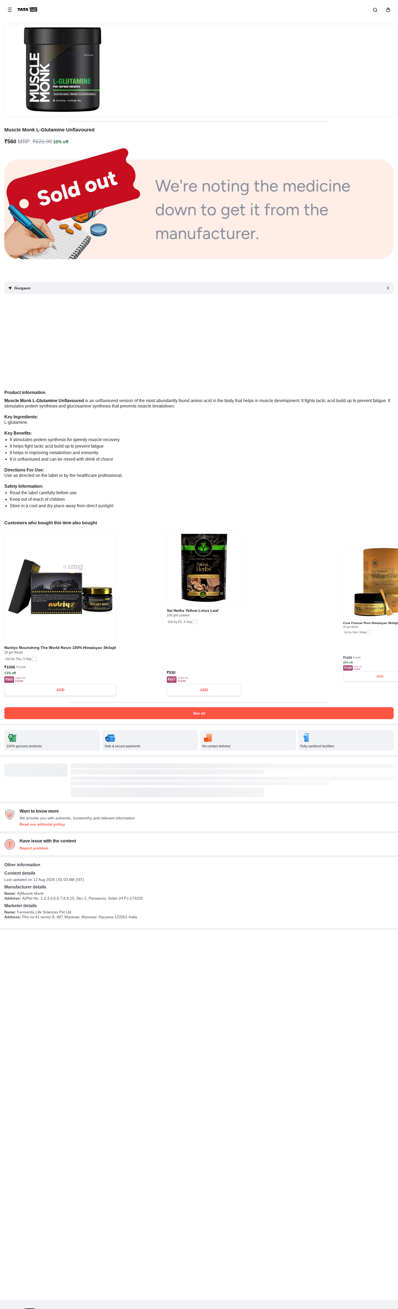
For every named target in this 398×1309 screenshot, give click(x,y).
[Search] (374, 9)
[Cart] (387, 9)
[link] (27, 10)
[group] (199, 70)
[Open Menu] (9, 9)
